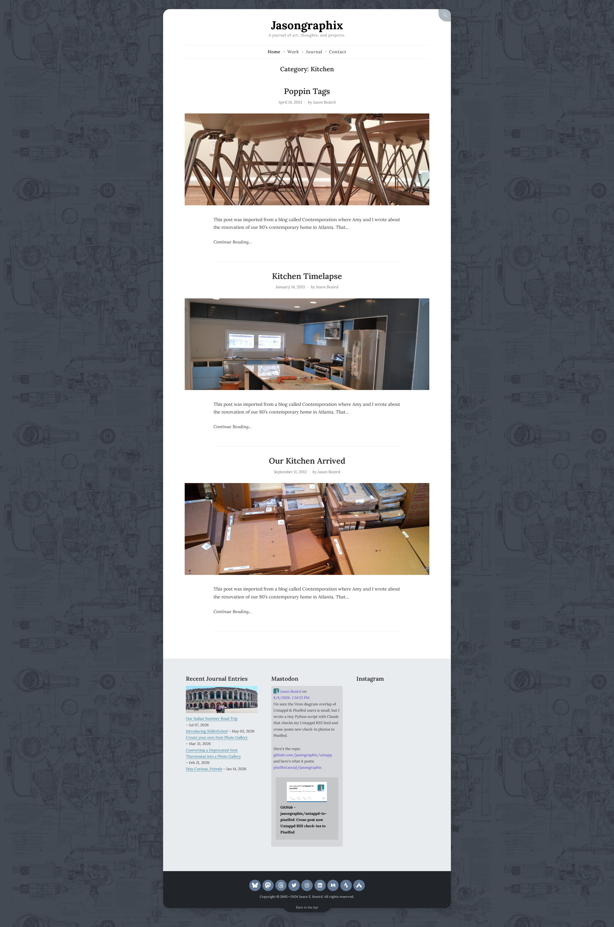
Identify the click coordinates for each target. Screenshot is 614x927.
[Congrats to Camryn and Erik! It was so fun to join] (417, 692)
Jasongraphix (307, 25)
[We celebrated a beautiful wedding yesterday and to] (392, 692)
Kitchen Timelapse (307, 276)
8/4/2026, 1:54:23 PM (291, 697)
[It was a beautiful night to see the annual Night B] (417, 707)
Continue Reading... (232, 242)
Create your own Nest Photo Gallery (217, 737)
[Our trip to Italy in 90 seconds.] (367, 707)
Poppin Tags (307, 91)
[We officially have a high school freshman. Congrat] (392, 722)
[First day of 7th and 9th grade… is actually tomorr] (367, 692)
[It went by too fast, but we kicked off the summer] (367, 722)
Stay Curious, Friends (204, 768)
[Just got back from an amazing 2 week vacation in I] (392, 707)
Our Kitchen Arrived (307, 461)
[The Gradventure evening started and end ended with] (417, 722)
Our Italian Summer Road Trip (211, 718)
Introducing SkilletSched (207, 731)
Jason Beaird (324, 102)
